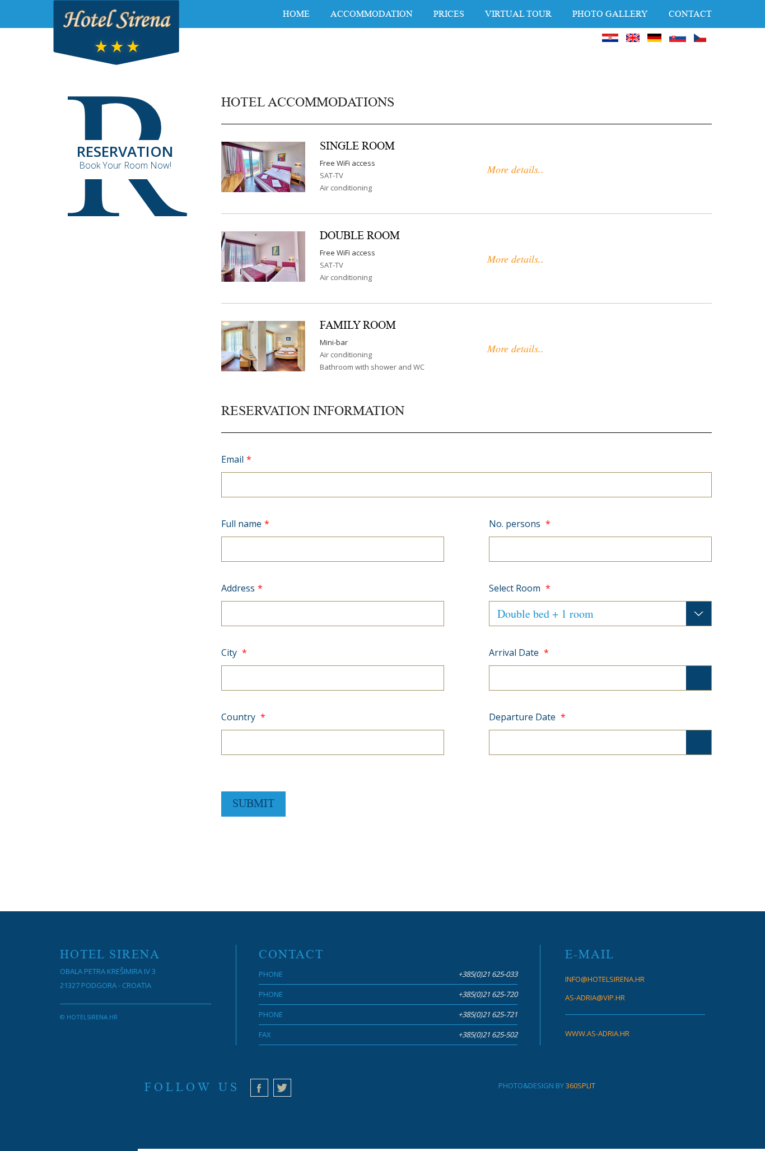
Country (243, 717)
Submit (253, 804)
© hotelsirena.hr (89, 1017)
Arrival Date (519, 652)
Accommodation (371, 14)
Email (236, 459)
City (234, 652)
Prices (448, 14)
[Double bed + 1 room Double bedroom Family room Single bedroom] (600, 613)
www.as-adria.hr (597, 1033)
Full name (245, 524)
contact (690, 14)
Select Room (520, 588)
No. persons (520, 524)
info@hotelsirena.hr (605, 979)
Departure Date (527, 717)
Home (296, 14)
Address (242, 588)
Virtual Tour (518, 14)
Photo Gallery (610, 14)
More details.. (515, 169)
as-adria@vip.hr (595, 997)
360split (580, 1085)
